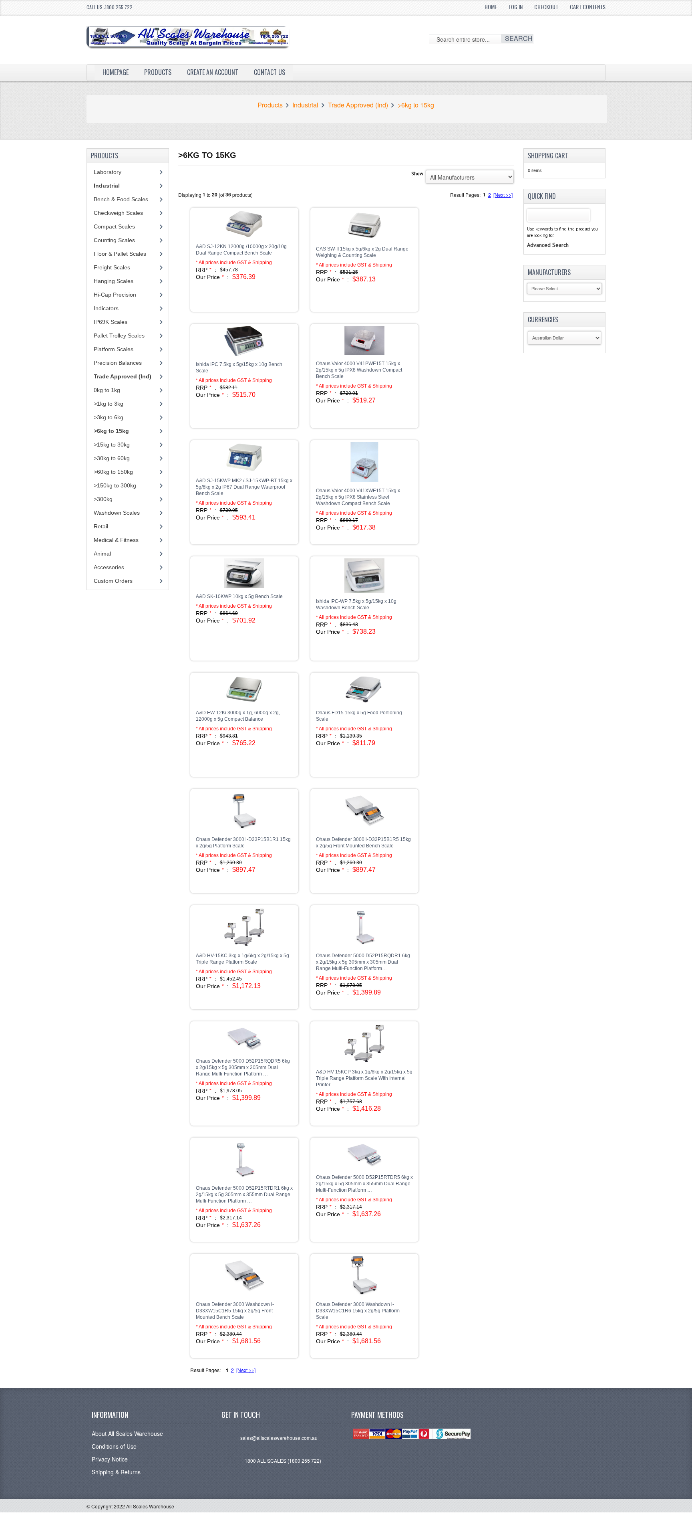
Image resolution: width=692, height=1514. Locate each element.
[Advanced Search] (548, 237)
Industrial (305, 105)
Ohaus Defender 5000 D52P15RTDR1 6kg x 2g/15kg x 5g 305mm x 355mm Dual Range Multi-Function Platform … (244, 1194)
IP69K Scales (110, 322)
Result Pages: (205, 1369)
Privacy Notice (110, 1459)
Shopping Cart (548, 155)
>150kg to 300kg (115, 485)
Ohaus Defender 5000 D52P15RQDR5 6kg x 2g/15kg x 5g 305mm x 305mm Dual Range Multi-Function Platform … (243, 1067)
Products (157, 72)
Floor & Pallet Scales (120, 254)
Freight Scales (112, 267)
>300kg (103, 499)
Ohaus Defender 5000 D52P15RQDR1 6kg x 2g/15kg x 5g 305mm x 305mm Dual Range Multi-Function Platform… (363, 962)
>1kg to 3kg (108, 403)
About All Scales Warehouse (127, 1433)
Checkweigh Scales (118, 213)
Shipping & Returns (116, 1472)
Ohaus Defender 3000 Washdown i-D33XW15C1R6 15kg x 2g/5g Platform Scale (358, 1311)
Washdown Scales (117, 512)
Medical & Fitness (116, 540)
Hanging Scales (113, 281)
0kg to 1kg (107, 390)
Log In (516, 6)
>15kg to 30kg (112, 444)
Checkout (546, 6)
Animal (102, 553)
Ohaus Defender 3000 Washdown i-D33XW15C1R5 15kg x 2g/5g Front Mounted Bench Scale (235, 1311)
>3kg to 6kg (108, 417)
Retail (101, 526)
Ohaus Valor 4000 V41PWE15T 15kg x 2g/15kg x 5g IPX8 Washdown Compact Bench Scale (359, 370)
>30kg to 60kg (112, 458)
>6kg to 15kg (416, 105)
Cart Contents (588, 6)
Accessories (109, 567)
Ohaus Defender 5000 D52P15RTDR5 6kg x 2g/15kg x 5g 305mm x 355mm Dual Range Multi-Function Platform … (364, 1183)
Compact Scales (114, 226)
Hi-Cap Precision (115, 294)
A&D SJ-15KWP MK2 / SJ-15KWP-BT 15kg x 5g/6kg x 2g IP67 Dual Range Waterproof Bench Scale (244, 487)
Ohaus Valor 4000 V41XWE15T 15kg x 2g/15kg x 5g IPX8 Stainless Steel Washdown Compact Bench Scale (358, 497)
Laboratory (107, 172)
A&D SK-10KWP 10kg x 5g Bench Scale (239, 596)
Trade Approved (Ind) (358, 105)
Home (491, 6)
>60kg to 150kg (113, 472)
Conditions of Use (114, 1446)
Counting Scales (114, 240)
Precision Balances (118, 363)
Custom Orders (113, 581)
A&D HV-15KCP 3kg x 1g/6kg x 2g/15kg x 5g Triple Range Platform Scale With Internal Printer (364, 1078)
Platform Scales (113, 349)
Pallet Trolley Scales (119, 335)
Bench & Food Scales (121, 199)
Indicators (106, 308)
